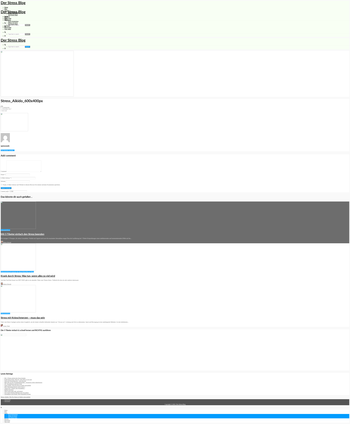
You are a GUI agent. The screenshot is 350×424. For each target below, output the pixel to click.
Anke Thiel (6, 326)
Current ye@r (5, 191)
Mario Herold (7, 242)
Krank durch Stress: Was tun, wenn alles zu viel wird (28, 276)
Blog (5, 9)
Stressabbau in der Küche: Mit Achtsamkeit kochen (17, 394)
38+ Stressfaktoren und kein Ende (13, 384)
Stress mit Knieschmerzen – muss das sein (23, 318)
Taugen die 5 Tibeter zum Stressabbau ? (14, 388)
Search (27, 25)
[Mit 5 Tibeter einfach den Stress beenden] (18, 228)
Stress (6, 20)
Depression (7, 18)
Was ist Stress (30, 272)
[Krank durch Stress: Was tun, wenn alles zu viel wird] (18, 270)
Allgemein (4, 230)
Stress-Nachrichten (13, 21)
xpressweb (6, 107)
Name (3, 174)
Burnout (7, 26)
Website (3, 181)
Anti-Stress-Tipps (13, 15)
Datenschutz (7, 400)
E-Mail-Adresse (6, 178)
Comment (3, 171)
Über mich (7, 29)
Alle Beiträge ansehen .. (7, 150)
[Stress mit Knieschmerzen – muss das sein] (18, 312)
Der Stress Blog (13, 3)
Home (6, 7)
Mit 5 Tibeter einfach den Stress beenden (22, 234)
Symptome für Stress (16, 272)
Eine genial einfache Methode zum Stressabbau (16, 392)
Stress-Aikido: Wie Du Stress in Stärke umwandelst (17, 385)
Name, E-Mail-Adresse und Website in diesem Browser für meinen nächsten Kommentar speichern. (31, 185)
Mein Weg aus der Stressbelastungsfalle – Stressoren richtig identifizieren (23, 382)
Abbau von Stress (13, 23)
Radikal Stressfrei (8, 390)
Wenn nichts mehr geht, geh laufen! (13, 391)
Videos (24, 272)
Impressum (7, 401)
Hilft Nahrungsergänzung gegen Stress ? (14, 387)
